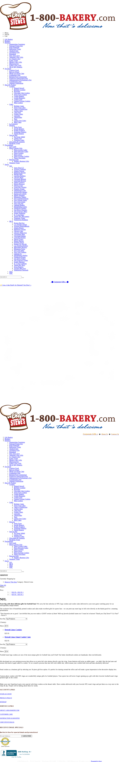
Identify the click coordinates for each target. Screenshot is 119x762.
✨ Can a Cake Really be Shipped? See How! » (15, 285)
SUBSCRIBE (26, 736)
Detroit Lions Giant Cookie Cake (18, 637)
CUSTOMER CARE (6, 714)
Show (2, 626)
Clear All (3, 585)
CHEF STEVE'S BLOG (7, 722)
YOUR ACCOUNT (6, 694)
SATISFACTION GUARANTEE (10, 718)
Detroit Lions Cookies (13, 630)
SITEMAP (3, 702)
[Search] (23, 277)
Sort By (2, 619)
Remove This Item (11, 582)
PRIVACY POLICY (6, 698)
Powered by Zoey (96, 761)
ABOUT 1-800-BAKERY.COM (9, 710)
